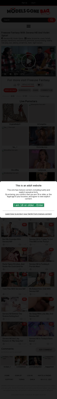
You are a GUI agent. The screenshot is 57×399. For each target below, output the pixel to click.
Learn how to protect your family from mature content (28, 214)
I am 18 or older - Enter (28, 205)
